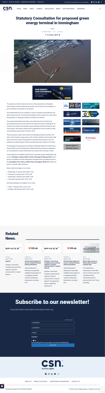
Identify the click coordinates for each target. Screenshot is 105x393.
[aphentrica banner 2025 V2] (72, 108)
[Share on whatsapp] (54, 35)
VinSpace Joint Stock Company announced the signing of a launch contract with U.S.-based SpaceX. (33, 264)
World (25, 8)
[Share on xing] (57, 35)
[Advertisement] (52, 209)
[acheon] (90, 125)
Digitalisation (49, 8)
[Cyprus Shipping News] (8, 8)
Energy (58, 8)
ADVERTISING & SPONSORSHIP (28, 2)
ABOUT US (5, 2)
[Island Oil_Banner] (52, 99)
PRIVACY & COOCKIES (14, 2)
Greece (32, 8)
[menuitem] (92, 2)
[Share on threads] (49, 35)
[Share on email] (59, 35)
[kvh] (90, 133)
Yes (35, 340)
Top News (85, 257)
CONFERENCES (81, 8)
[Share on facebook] (45, 35)
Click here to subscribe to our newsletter (76, 2)
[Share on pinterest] (51, 35)
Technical (39, 8)
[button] (92, 2)
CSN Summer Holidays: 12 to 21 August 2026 (90, 262)
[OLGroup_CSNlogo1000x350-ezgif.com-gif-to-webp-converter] (90, 116)
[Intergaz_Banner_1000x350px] (90, 141)
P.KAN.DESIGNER (26, 389)
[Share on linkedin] (52, 35)
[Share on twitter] (47, 35)
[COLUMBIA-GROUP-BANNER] (72, 116)
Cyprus (19, 8)
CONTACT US (40, 2)
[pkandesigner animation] (72, 149)
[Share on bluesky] (56, 35)
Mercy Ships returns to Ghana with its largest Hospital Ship (71, 262)
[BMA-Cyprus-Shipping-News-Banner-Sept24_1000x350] (90, 108)
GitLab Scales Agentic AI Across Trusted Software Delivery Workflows (13, 262)
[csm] (72, 133)
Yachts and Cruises (68, 8)
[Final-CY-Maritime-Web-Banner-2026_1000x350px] (72, 125)
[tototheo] (72, 141)
